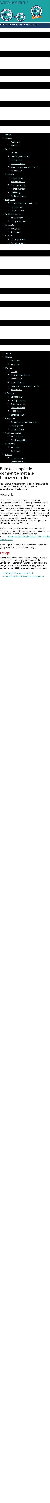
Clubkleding (15, 192)
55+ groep (15, 228)
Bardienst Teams (18, 196)
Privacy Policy (16, 170)
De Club (14, 152)
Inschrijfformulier (18, 181)
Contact (8, 235)
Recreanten (15, 142)
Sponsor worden (18, 189)
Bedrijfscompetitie (18, 221)
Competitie (10, 199)
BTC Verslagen (17, 217)
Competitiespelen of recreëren (24, 203)
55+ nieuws (15, 145)
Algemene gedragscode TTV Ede (25, 167)
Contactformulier (18, 243)
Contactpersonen (18, 239)
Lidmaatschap (17, 178)
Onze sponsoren (18, 185)
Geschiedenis (16, 160)
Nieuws (8, 138)
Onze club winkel (18, 163)
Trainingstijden (17, 207)
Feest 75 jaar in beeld (20, 156)
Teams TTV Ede (17, 210)
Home (8, 134)
